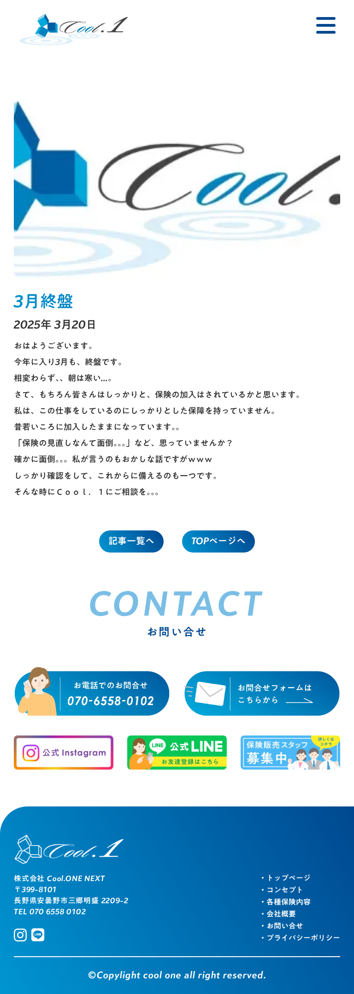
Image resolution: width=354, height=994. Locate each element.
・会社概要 (277, 914)
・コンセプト (281, 890)
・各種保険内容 (285, 902)
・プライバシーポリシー (299, 938)
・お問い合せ (281, 926)
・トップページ (285, 878)
